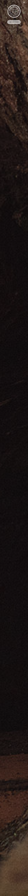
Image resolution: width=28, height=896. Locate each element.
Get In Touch (14, 22)
